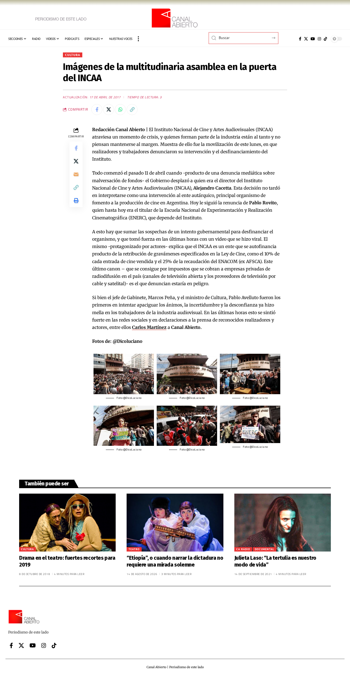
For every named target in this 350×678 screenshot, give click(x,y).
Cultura (72, 55)
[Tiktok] (325, 38)
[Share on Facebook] (96, 109)
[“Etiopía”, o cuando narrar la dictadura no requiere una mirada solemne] (175, 523)
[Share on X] (108, 109)
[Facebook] (300, 38)
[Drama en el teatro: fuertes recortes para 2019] (67, 523)
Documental (264, 549)
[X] (306, 38)
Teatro (134, 549)
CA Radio (243, 549)
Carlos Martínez (149, 327)
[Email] (76, 174)
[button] (138, 38)
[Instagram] (319, 38)
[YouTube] (312, 38)
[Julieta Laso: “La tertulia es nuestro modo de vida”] (282, 523)
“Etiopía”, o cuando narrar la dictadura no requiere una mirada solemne (175, 561)
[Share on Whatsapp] (120, 109)
